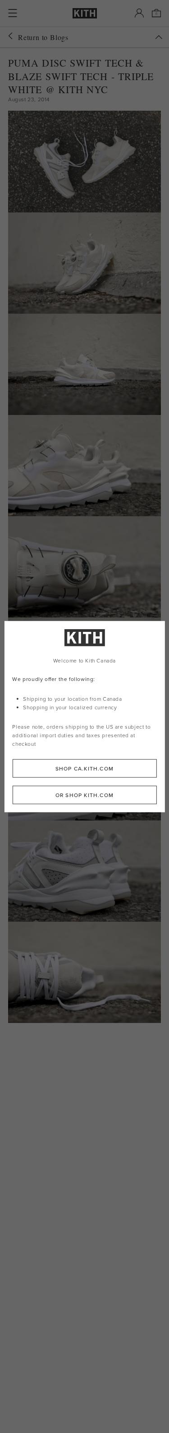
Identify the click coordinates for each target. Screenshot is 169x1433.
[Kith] (85, 13)
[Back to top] (158, 37)
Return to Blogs (43, 37)
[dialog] (84, 716)
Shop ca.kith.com (84, 768)
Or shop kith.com (84, 794)
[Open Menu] (12, 13)
